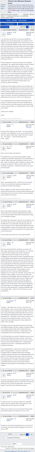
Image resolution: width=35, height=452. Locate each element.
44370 (32, 144)
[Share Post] (29, 29)
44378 (32, 240)
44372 (32, 202)
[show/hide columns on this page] (33, 20)
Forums (2, 16)
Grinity (16, 144)
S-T (17, 173)
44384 (32, 370)
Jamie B (16, 122)
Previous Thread (9, 24)
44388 (32, 416)
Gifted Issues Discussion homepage (9, 14)
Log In (32, 14)
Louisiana (28, 35)
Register (27, 14)
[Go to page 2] (34, 27)
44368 (32, 122)
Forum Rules (4, 446)
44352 (32, 30)
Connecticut (28, 127)
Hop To (10, 434)
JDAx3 (16, 370)
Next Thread (26, 24)
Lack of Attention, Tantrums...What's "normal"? (14, 30)
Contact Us (7, 448)
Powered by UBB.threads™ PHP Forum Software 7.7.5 (17, 451)
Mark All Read (11, 446)
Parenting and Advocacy (13, 16)
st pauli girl (15, 392)
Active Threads (22, 20)
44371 (32, 173)
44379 (32, 298)
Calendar (14, 20)
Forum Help (14, 448)
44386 (32, 392)
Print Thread (4, 27)
